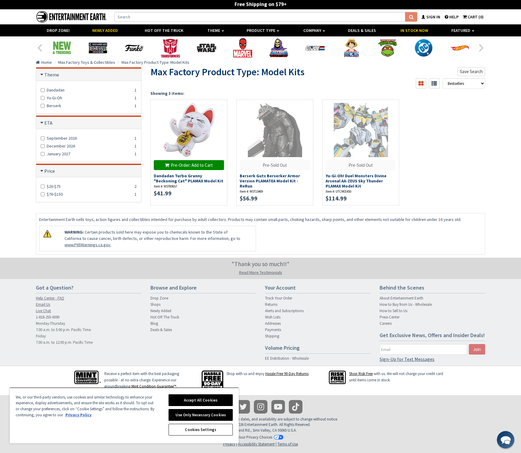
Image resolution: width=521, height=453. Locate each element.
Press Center (389, 317)
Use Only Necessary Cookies (200, 414)
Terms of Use (287, 444)
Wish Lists (272, 317)
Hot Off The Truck (164, 30)
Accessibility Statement (256, 444)
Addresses (273, 323)
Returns (271, 304)
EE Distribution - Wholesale (287, 358)
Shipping (272, 336)
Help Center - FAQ (50, 298)
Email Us (43, 304)
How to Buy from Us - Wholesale (406, 304)
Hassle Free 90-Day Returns (286, 373)
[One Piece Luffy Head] (351, 48)
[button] (505, 439)
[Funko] (134, 48)
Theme (214, 30)
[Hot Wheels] (459, 48)
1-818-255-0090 (47, 317)
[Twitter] (243, 407)
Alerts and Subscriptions (284, 310)
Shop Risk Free (361, 373)
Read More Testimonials (260, 272)
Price (49, 171)
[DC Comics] (423, 48)
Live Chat (43, 310)
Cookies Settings (200, 429)
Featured (461, 30)
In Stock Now (414, 30)
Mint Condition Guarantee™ (153, 386)
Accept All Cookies (200, 400)
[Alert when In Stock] (220, 118)
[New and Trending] (61, 48)
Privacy (229, 444)
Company (312, 30)
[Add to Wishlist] (220, 108)
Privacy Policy (78, 414)
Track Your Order (278, 298)
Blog (154, 323)
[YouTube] (278, 407)
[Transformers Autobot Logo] (170, 48)
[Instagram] (260, 407)
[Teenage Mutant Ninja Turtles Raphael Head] (387, 48)
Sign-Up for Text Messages (407, 359)
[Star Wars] (206, 48)
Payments (273, 329)
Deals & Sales (362, 30)
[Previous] (39, 47)
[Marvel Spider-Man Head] (242, 48)
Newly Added (105, 30)
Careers (386, 323)
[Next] (481, 47)
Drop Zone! (58, 30)
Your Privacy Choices (255, 437)
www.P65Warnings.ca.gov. (88, 244)
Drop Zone (159, 298)
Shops (155, 304)
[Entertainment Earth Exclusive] (98, 48)
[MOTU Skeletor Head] (278, 48)
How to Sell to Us (393, 310)
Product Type (261, 30)
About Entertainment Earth (401, 298)
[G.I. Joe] (315, 48)
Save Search (471, 71)
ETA (48, 123)
